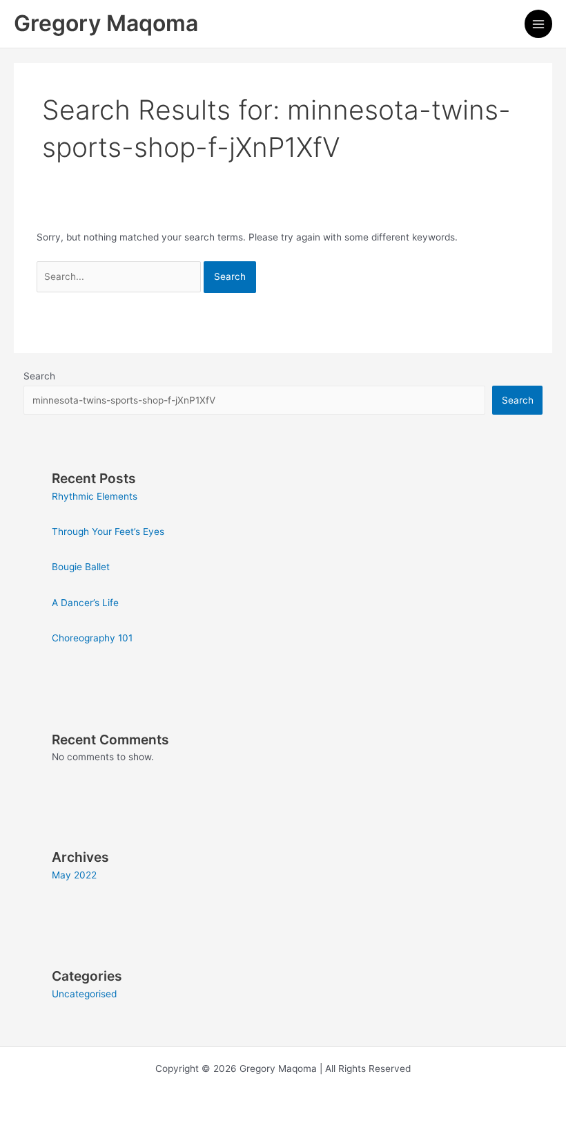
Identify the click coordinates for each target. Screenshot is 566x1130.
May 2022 (74, 875)
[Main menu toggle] (539, 24)
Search (39, 376)
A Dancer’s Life (85, 602)
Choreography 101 (92, 637)
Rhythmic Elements (94, 496)
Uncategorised (84, 993)
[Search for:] (120, 276)
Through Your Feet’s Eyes (108, 531)
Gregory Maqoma (106, 23)
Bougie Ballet (81, 566)
